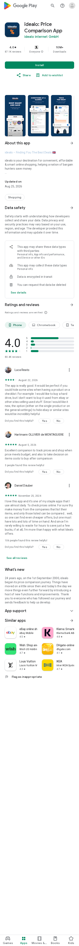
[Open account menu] (72, 6)
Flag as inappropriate (23, 677)
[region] (39, 49)
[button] (42, 51)
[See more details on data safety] (18, 292)
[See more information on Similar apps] (72, 620)
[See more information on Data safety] (72, 208)
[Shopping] (15, 197)
